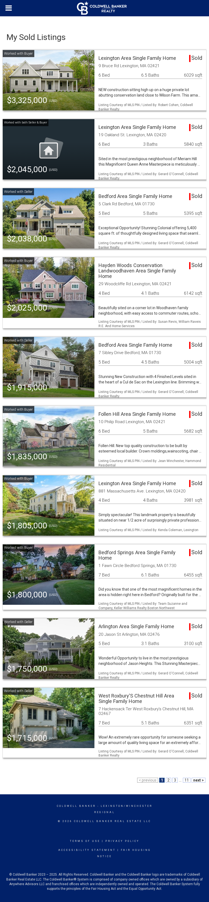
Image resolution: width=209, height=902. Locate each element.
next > (198, 780)
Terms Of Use (85, 841)
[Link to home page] (104, 8)
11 (187, 780)
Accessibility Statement (87, 850)
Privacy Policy (122, 841)
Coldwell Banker (76, 806)
